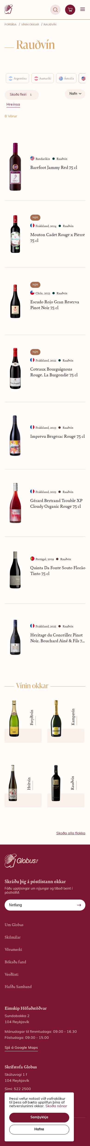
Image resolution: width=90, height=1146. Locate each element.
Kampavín (72, 716)
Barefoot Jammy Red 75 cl (53, 167)
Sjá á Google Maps (21, 1048)
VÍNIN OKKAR (30, 24)
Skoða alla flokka (70, 833)
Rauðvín (50, 24)
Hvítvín (28, 783)
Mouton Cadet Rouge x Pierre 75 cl (57, 237)
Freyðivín (31, 717)
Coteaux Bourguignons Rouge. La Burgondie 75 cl (54, 371)
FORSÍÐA (11, 24)
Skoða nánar (56, 1106)
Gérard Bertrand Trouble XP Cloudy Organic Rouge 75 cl (56, 503)
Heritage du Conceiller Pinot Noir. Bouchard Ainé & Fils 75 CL (57, 637)
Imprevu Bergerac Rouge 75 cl (57, 436)
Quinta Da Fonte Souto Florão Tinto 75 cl (57, 570)
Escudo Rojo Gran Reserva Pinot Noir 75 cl (54, 304)
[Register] (79, 905)
